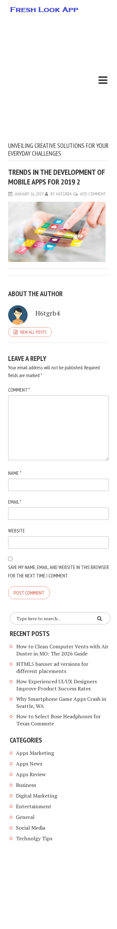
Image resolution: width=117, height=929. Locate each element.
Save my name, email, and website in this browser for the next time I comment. (58, 571)
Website (16, 530)
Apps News (29, 763)
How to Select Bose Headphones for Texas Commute (58, 720)
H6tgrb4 (64, 194)
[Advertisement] (58, 80)
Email (14, 501)
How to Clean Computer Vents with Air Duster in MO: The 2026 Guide (62, 650)
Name (14, 473)
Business (26, 785)
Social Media (30, 827)
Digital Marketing (36, 795)
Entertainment (33, 806)
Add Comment (93, 194)
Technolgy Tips (34, 838)
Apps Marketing (35, 752)
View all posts (33, 332)
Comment (19, 389)
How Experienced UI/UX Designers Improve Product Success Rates (56, 685)
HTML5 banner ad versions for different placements (52, 667)
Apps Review (31, 774)
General (25, 817)
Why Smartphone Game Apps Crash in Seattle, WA (61, 702)
